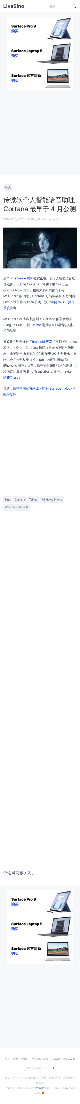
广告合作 (35, 1059)
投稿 (24, 1059)
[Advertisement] (40, 131)
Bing (8, 499)
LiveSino (13, 6)
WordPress (42, 1088)
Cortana (20, 499)
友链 (46, 1059)
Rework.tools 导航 (63, 1059)
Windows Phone (51, 499)
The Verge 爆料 (22, 278)
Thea (64, 1088)
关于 (7, 1059)
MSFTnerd (10, 377)
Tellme (36, 325)
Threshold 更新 (41, 342)
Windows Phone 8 (16, 507)
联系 (16, 1059)
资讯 (7, 187)
